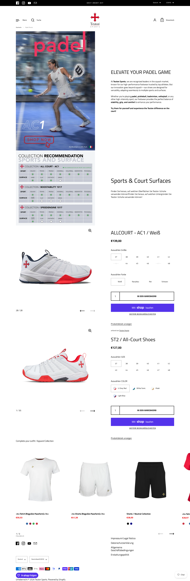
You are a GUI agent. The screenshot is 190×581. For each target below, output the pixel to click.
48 (169, 263)
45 (137, 263)
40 (148, 256)
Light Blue (121, 395)
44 (127, 263)
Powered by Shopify (56, 579)
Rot (150, 281)
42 (169, 256)
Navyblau (135, 281)
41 (158, 256)
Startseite (19, 27)
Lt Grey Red (122, 388)
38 (127, 256)
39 (137, 256)
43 (116, 263)
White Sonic (141, 388)
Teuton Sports (124, 330)
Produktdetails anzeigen (121, 323)
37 (116, 256)
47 (158, 263)
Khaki (158, 388)
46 (148, 263)
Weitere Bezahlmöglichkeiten (142, 314)
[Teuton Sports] (95, 20)
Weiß (120, 281)
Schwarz (165, 281)
